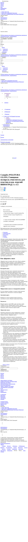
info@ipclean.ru (4, 17)
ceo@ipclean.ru (4, 18)
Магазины (3, 395)
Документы (3, 398)
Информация (3, 392)
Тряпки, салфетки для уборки (7, 386)
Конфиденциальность (5, 443)
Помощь (2, 399)
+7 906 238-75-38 (12, 14)
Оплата (4, 235)
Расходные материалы (5, 385)
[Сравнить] (3, 190)
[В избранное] (3, 188)
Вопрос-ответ (4, 403)
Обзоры (2, 405)
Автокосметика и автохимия (7, 387)
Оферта (2, 444)
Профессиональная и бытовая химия (9, 381)
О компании (3, 394)
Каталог (2, 373)
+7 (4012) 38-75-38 (5, 11)
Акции (2, 374)
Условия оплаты (4, 401)
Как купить (5, 234)
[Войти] (1, 85)
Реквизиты (3, 396)
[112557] (14, 158)
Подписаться (3, 369)
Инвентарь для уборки (6, 382)
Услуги (2, 376)
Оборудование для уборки (6, 380)
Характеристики (6, 233)
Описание (5, 232)
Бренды (2, 375)
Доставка (5, 237)
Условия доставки (4, 402)
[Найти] (2, 46)
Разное (2, 391)
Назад (7, 94)
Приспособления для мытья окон (8, 383)
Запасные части (4, 389)
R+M (2, 388)
